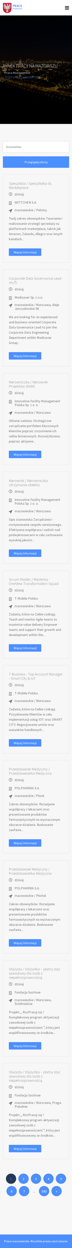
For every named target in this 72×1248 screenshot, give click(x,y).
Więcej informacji (25, 252)
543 (44, 1191)
